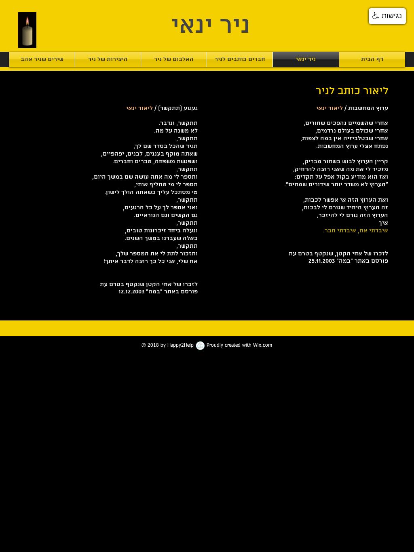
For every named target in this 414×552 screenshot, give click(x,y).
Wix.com (262, 345)
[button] (387, 16)
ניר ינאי (210, 26)
